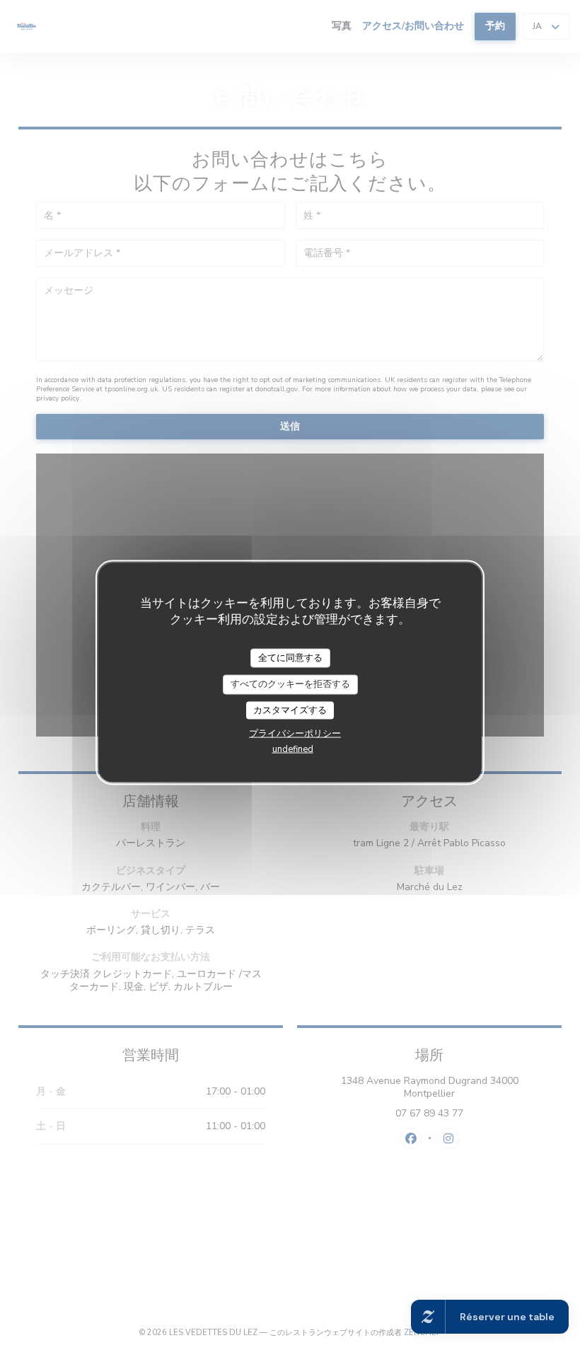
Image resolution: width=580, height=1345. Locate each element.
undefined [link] (292, 749)
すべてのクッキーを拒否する (290, 684)
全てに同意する (290, 657)
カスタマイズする (290, 709)
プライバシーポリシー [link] (295, 733)
